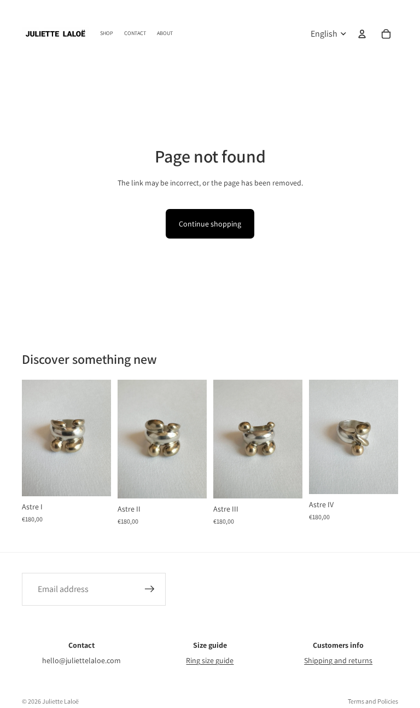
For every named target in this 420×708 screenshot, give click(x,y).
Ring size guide (210, 660)
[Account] (362, 34)
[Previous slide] (34, 438)
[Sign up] (149, 589)
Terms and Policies (373, 701)
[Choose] (94, 479)
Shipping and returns (338, 660)
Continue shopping (210, 224)
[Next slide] (99, 438)
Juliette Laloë (60, 701)
